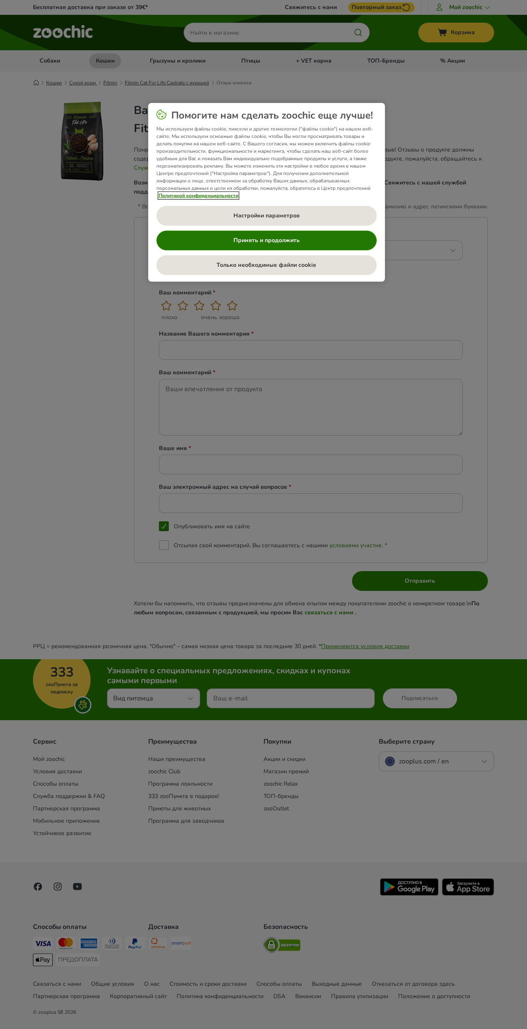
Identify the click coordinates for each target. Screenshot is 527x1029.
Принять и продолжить (266, 240)
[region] (266, 192)
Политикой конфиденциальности (198, 195)
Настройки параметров (266, 215)
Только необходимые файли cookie (266, 265)
